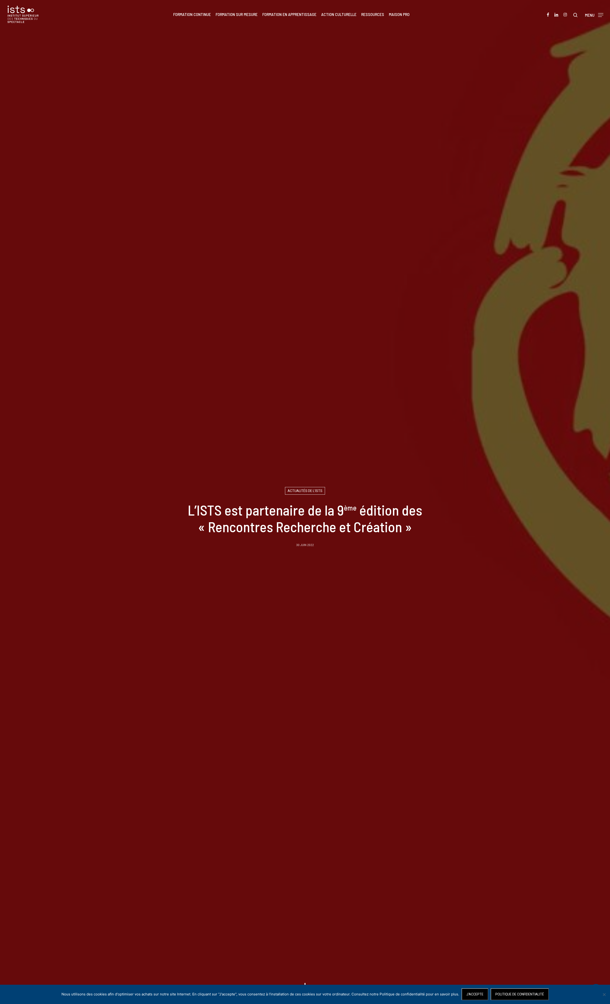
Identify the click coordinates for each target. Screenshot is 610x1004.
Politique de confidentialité (519, 994)
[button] (594, 14)
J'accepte (474, 994)
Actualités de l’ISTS (305, 491)
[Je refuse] (604, 994)
